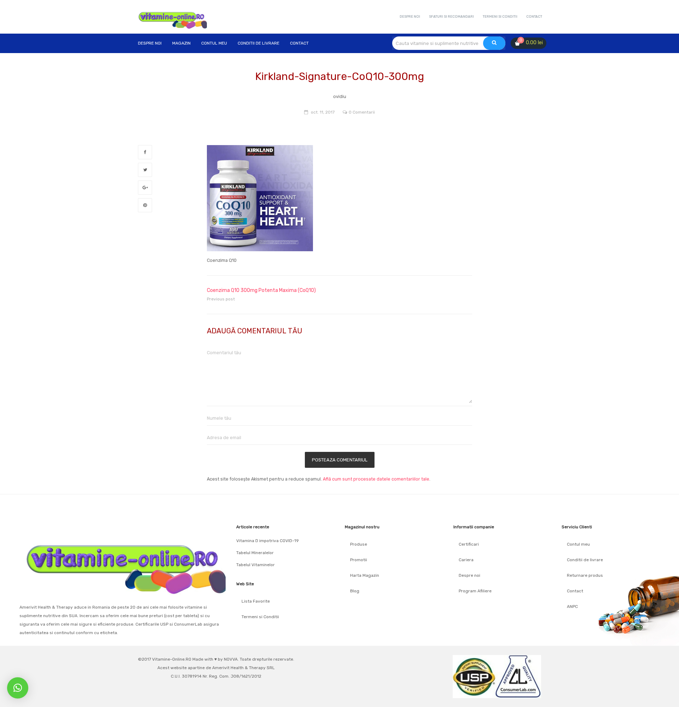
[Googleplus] (145, 187)
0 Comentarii (362, 112)
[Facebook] (145, 152)
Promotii (358, 559)
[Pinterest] (145, 205)
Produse (358, 544)
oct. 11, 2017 (323, 112)
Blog (354, 590)
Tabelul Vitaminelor (255, 564)
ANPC (572, 606)
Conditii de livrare (585, 559)
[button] (17, 688)
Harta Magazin (364, 575)
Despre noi (469, 575)
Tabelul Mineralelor (255, 552)
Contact (575, 590)
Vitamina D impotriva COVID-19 (267, 540)
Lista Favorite (256, 601)
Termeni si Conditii (260, 616)
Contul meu (578, 544)
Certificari (469, 544)
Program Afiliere (475, 590)
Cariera (466, 559)
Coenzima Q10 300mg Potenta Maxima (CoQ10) (261, 290)
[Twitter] (145, 170)
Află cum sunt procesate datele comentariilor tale (376, 479)
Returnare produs (585, 575)
